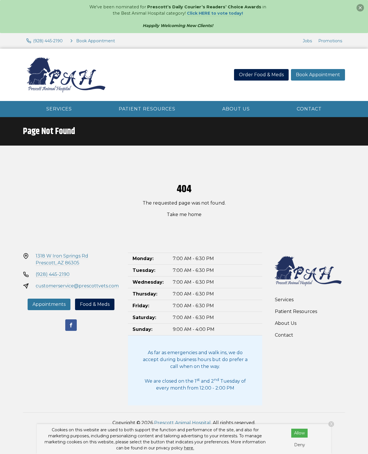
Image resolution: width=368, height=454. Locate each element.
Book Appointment (318, 74)
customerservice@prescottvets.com (77, 286)
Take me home (184, 214)
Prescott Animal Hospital (182, 423)
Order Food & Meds (261, 74)
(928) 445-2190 (53, 274)
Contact (309, 109)
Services (59, 109)
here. (189, 448)
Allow (299, 433)
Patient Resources (147, 109)
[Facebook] (71, 325)
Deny (299, 444)
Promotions (330, 40)
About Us (236, 109)
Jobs (307, 40)
